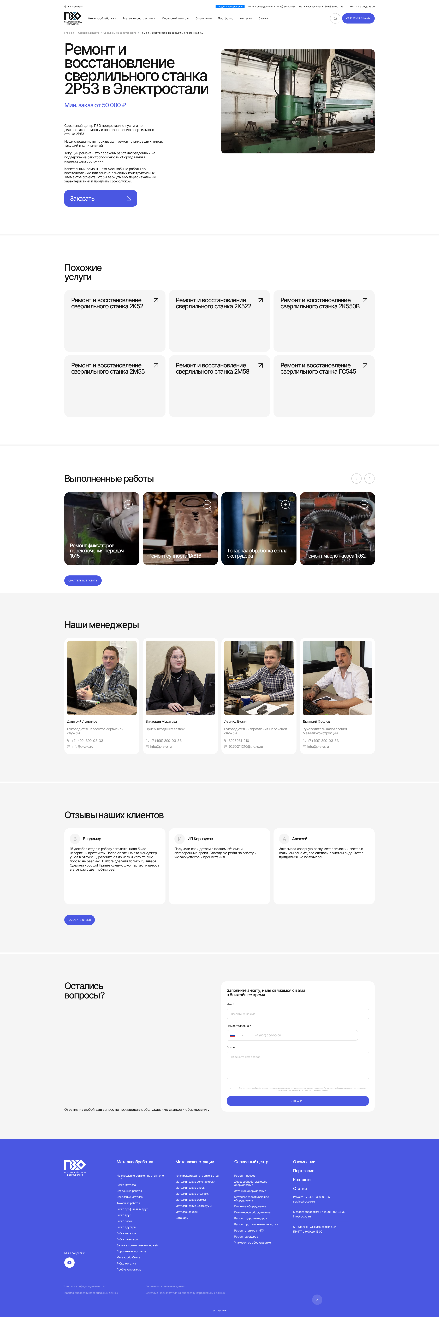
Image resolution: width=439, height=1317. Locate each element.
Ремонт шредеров (246, 1236)
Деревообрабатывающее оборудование (250, 1183)
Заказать (82, 198)
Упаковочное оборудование (252, 1242)
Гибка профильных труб (132, 1209)
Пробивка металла (129, 1269)
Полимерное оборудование (252, 1212)
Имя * (230, 1004)
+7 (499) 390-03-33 (87, 741)
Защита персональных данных (166, 1286)
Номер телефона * (239, 1025)
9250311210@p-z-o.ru (246, 746)
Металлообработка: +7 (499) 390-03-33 (321, 6)
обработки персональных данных (314, 1090)
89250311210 (239, 741)
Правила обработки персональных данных (90, 1293)
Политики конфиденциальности (338, 1088)
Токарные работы (128, 1203)
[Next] (369, 478)
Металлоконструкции (138, 18)
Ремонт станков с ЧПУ (249, 1230)
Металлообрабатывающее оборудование (251, 1198)
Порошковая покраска (131, 1251)
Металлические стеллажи (192, 1193)
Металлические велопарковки (195, 1181)
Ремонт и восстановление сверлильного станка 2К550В (319, 303)
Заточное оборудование (250, 1191)
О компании (203, 18)
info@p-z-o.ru (82, 746)
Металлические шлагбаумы (193, 1206)
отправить (298, 1100)
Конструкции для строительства (197, 1175)
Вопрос (231, 1047)
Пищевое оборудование (250, 1206)
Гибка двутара (126, 1227)
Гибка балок (124, 1221)
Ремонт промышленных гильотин (256, 1224)
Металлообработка (101, 18)
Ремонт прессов (245, 1175)
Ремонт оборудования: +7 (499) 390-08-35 (271, 6)
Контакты (246, 18)
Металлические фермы (190, 1199)
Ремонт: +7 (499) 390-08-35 (311, 1197)
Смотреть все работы (83, 580)
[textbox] (231, 1035)
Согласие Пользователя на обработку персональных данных (186, 1293)
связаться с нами (358, 18)
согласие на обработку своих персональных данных (266, 1088)
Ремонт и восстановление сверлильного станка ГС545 (318, 368)
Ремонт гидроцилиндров (250, 1218)
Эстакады (181, 1218)
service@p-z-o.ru (304, 1201)
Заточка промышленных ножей (137, 1245)
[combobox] (239, 1035)
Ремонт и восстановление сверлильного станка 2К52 (107, 303)
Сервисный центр (174, 18)
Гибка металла (126, 1233)
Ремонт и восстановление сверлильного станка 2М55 (108, 368)
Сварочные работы (129, 1191)
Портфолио (225, 18)
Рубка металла (126, 1263)
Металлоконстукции (194, 1161)
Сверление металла (130, 1197)
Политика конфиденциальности (83, 1286)
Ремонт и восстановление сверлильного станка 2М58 (212, 368)
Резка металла (126, 1185)
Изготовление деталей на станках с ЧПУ (140, 1177)
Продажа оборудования (230, 6)
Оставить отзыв (79, 919)
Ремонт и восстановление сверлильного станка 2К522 (213, 303)
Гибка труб (124, 1215)
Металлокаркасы (186, 1212)
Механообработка (128, 1257)
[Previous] (356, 478)
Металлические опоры (190, 1187)
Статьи (263, 18)
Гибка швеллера (127, 1239)
